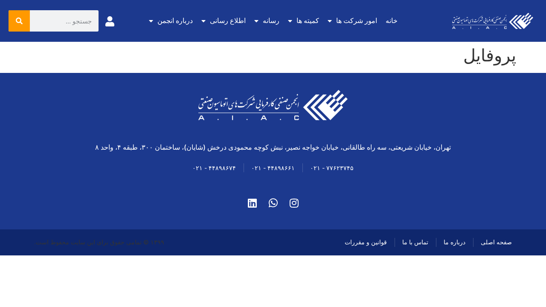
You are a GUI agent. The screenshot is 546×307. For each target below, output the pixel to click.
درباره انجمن (175, 20)
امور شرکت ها (356, 20)
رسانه (271, 20)
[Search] (19, 21)
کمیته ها (307, 20)
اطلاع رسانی (228, 20)
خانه (392, 20)
